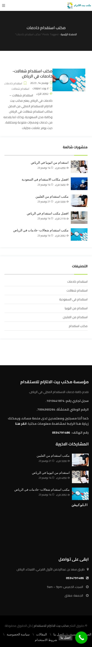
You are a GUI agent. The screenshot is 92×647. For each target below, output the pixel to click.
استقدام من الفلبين (75, 317)
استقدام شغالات (20, 88)
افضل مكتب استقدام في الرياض (48, 213)
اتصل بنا (58, 634)
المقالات (41, 634)
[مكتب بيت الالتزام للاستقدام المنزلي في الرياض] (79, 5)
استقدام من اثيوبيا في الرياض (50, 162)
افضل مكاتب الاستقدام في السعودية (45, 179)
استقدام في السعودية (73, 299)
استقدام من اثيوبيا (76, 308)
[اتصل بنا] (81, 637)
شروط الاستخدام (46, 640)
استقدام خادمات (13, 83)
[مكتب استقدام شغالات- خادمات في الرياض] (68, 71)
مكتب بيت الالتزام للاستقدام (51, 626)
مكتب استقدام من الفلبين (52, 196)
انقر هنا (21, 424)
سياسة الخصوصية (18, 634)
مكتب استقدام (78, 326)
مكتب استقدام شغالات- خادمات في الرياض (32, 73)
